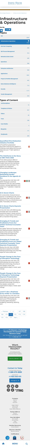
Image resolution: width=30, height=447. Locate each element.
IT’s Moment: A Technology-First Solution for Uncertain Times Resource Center (15, 331)
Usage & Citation (15, 405)
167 (19, 311)
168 (24, 311)
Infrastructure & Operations (19, 13)
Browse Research (15, 427)
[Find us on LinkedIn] (8, 386)
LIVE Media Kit (15, 414)
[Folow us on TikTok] (12, 390)
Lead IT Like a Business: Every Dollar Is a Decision (10, 292)
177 (11, 317)
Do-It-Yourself (15, 418)
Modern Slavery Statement (15, 409)
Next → (16, 317)
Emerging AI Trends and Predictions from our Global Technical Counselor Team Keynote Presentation (10, 242)
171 (11, 314)
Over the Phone (15, 420)
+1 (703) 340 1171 (16, 337)
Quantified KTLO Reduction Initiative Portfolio (10, 142)
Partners (15, 413)
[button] (15, 443)
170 (6, 314)
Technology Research (5, 13)
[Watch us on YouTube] (12, 386)
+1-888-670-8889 (15, 372)
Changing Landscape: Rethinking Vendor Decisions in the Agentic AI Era (10, 175)
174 (24, 314)
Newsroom (15, 402)
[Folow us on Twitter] (16, 386)
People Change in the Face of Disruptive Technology (10, 257)
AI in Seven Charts (7, 193)
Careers (15, 401)
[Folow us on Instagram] (8, 390)
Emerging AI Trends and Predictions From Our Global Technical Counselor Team (10, 223)
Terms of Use (15, 406)
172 (15, 314)
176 (6, 317)
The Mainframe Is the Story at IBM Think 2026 (10, 157)
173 (19, 314)
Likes (7, 29)
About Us (15, 399)
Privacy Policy (15, 407)
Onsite (15, 421)
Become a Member (14, 358)
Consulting (15, 422)
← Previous (4, 311)
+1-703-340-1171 (15, 377)
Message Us (14, 380)
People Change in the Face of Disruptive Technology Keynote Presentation (10, 275)
